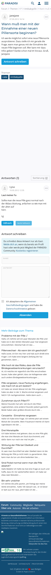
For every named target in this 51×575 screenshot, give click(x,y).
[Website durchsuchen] (32, 3)
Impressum (12, 564)
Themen (14, 8)
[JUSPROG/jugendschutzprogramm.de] (11, 550)
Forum (4, 8)
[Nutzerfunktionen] (39, 3)
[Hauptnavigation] (46, 3)
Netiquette (40, 505)
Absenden (25, 315)
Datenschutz (24, 564)
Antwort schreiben (15, 61)
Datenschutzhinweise (16, 308)
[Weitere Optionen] (46, 17)
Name (5, 258)
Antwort (7, 268)
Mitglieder (28, 505)
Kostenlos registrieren (27, 250)
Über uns (6, 508)
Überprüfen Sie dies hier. (38, 544)
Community (16, 505)
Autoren (17, 508)
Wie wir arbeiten (30, 508)
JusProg (23, 557)
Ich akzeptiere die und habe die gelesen (24, 305)
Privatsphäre (37, 564)
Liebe (4, 77)
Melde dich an (10, 244)
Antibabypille (30, 8)
